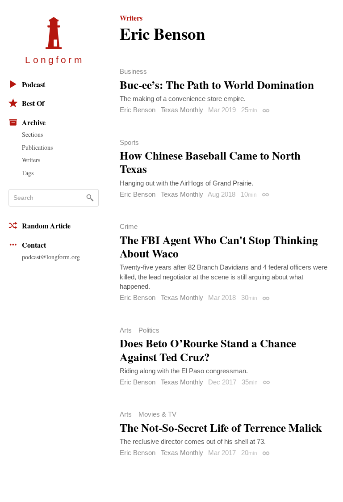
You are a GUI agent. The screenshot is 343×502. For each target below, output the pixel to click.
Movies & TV (157, 414)
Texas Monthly (182, 110)
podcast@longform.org (51, 257)
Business (133, 71)
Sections (32, 134)
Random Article (46, 225)
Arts (126, 330)
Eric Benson (137, 110)
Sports (129, 142)
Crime (129, 226)
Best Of (33, 103)
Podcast (33, 84)
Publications (37, 147)
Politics (148, 330)
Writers (31, 160)
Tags (27, 173)
